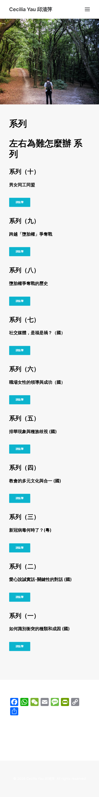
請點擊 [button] (20, 202)
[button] (87, 9)
